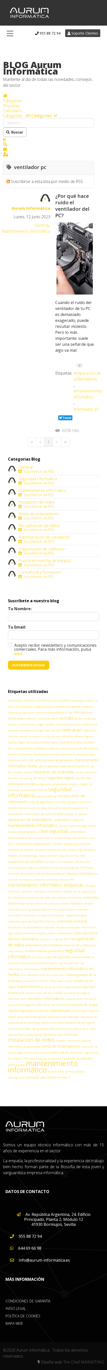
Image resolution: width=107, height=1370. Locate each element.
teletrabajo (72, 730)
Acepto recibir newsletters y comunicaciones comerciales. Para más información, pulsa (55, 649)
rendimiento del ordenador (63, 1017)
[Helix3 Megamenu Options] (10, 34)
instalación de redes (31, 1039)
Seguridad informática (37, 478)
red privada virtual (61, 981)
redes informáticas (86, 933)
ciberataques (60, 1010)
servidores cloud (28, 730)
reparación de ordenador (53, 772)
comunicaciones (17, 867)
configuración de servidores (51, 784)
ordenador (62, 819)
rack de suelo (82, 861)
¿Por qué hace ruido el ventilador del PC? (72, 206)
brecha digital (50, 742)
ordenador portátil (21, 784)
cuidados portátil (33, 1034)
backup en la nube (84, 1028)
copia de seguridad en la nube (47, 802)
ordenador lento (17, 999)
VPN (71, 879)
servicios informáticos (46, 998)
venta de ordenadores (61, 1046)
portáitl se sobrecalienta (39, 838)
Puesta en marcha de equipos (44, 560)
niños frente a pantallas (37, 814)
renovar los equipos (85, 718)
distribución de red (19, 927)
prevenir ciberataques (60, 933)
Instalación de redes (36, 502)
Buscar (16, 132)
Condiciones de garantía (27, 1301)
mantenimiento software (50, 712)
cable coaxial (43, 1005)
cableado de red (71, 891)
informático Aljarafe (34, 700)
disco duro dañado (58, 700)
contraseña (26, 706)
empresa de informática (79, 867)
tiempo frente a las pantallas (42, 903)
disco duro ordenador (52, 975)
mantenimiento (30, 986)
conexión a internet (51, 939)
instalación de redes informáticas (46, 897)
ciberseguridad (53, 831)
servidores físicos (86, 754)
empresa (41, 933)
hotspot (12, 855)
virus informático (29, 975)
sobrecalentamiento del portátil (39, 963)
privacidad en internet (35, 981)
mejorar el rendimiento (21, 724)
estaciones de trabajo (53, 909)
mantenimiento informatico (32, 825)
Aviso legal (15, 1308)
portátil (66, 718)
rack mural (28, 712)
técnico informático (23, 939)
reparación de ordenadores (87, 376)
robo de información (71, 1052)
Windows (58, 814)
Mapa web (14, 1323)
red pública (37, 957)
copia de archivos (68, 855)
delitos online (49, 1023)
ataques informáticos (85, 748)
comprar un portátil (75, 814)
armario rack (33, 993)
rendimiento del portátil (32, 1017)
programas (33, 867)
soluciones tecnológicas (77, 993)
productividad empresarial (50, 873)
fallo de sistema (24, 844)
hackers (44, 1028)
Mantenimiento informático (26, 231)
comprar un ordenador (59, 861)
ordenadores (15, 700)
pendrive (27, 891)
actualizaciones (28, 832)
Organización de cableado (41, 549)
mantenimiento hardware (29, 748)
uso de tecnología (28, 855)
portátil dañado (23, 772)
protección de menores (21, 850)
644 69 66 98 (29, 1248)
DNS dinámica (47, 921)
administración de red (71, 1023)
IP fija (69, 712)
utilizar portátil (49, 1052)
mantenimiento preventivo (44, 951)
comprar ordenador (77, 909)
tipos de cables (83, 778)
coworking (76, 700)
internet (13, 879)
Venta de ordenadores (38, 513)
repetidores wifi (72, 987)
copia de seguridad (57, 957)
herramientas (32, 969)
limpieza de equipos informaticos (76, 927)
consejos (73, 784)
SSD (35, 778)
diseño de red (71, 945)
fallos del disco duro (61, 1028)
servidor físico (79, 1011)
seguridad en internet (34, 1011)
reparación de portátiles (26, 861)
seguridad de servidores (21, 933)
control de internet (57, 879)
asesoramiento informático (81, 999)
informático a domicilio (32, 879)
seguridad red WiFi (50, 730)
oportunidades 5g (46, 796)
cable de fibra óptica (71, 742)
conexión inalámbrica (68, 1040)
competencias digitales (67, 706)
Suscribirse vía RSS (38, 471)
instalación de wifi (48, 718)
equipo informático (62, 736)
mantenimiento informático (88, 394)
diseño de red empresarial (75, 766)
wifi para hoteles (53, 993)
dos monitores (59, 1005)
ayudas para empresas (51, 915)
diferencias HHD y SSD (21, 760)
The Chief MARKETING (83, 1362)
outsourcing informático (81, 850)
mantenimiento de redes (72, 826)
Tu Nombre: (20, 608)
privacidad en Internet (34, 790)
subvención (77, 820)
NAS (82, 855)
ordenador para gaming (23, 921)
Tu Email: (17, 627)
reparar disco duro (27, 1052)
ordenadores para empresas (44, 945)
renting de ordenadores (47, 891)
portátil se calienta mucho (35, 736)
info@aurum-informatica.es (44, 1260)
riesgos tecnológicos (76, 915)
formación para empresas (61, 1034)
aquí (18, 653)
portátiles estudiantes (68, 724)
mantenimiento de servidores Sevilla (55, 754)
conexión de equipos (52, 867)
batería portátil (27, 718)
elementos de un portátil (48, 844)
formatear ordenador (43, 927)
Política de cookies (22, 1316)
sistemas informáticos (20, 754)
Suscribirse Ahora (28, 665)
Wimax (42, 778)
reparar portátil (48, 855)
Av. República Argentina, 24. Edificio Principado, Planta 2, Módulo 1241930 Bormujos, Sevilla (57, 1219)
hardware (76, 903)
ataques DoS (15, 1034)
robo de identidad (48, 766)
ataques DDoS (56, 1071)
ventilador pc (87, 409)
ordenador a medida (71, 921)
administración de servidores (54, 760)
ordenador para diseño (41, 1077)
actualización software (77, 844)
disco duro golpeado (28, 909)
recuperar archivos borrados (51, 850)
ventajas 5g (25, 778)
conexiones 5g (62, 838)
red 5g (35, 1028)
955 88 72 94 (49, 33)
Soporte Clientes (84, 33)
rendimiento (74, 897)
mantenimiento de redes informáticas (40, 808)
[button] (48, 144)
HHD (25, 1058)
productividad (32, 1046)
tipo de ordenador (68, 963)
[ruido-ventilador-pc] (74, 258)
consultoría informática (22, 915)
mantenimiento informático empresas (46, 885)
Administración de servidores (44, 537)
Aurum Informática (31, 208)
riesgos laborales (43, 706)
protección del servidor (21, 873)
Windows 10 (64, 1077)
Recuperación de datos (39, 525)
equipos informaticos (82, 873)
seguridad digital (60, 777)
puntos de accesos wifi (59, 748)
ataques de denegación (21, 1005)
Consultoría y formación (39, 572)
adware (64, 903)
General (41, 225)
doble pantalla (79, 838)
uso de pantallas (53, 987)
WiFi (66, 939)
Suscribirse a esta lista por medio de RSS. (47, 181)
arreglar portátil (45, 724)
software (79, 736)
